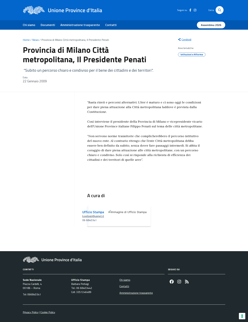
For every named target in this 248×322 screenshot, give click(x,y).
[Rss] (187, 281)
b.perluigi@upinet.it (93, 216)
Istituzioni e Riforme (192, 54)
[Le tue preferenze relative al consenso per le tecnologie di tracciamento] (242, 316)
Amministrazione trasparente (80, 25)
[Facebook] (171, 281)
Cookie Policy (47, 312)
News (35, 40)
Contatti (111, 25)
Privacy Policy (30, 312)
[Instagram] (179, 281)
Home (26, 40)
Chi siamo (29, 25)
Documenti (48, 25)
